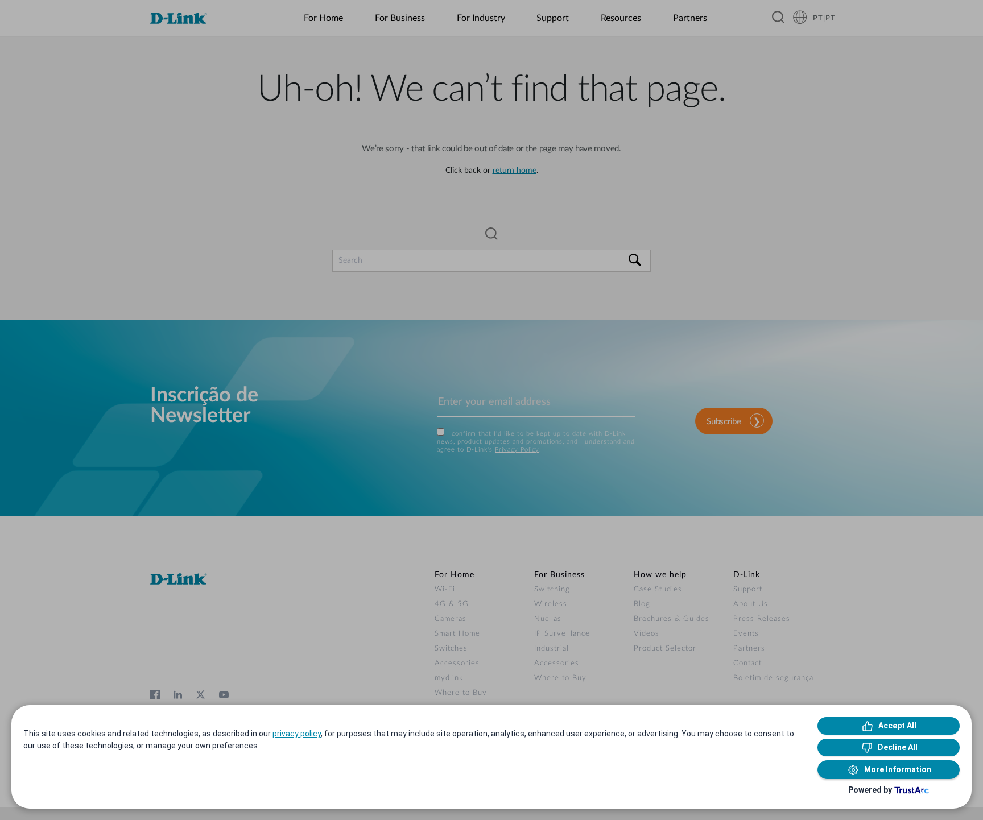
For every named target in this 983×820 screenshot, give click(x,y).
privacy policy (296, 733)
